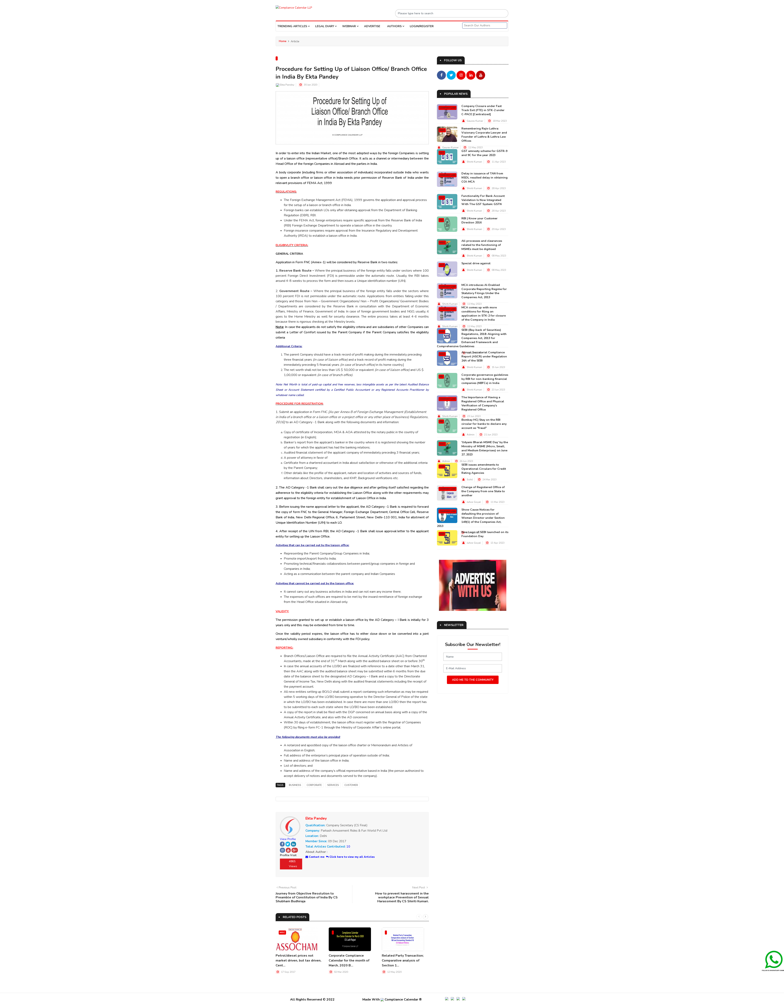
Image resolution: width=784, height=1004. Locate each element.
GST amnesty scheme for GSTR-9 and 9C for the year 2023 (484, 153)
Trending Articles (292, 26)
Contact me (316, 857)
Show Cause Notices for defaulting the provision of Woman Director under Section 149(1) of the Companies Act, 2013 (471, 518)
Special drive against (475, 263)
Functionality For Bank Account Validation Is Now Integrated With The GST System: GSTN (483, 200)
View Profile (288, 839)
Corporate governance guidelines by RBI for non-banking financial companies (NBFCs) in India (484, 379)
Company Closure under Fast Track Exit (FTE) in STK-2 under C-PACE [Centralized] (482, 110)
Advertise (372, 26)
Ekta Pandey (287, 84)
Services (333, 785)
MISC (282, 932)
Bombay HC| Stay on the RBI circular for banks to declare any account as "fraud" (484, 424)
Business (295, 785)
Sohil (470, 479)
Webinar (349, 26)
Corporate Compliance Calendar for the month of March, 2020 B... (349, 960)
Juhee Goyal (474, 502)
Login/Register (422, 26)
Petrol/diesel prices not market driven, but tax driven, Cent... (298, 960)
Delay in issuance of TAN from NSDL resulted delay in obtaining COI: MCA (484, 178)
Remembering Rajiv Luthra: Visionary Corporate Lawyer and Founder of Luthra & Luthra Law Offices (484, 135)
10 (348, 846)
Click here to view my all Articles (352, 857)
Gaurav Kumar (475, 121)
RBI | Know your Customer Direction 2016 (479, 220)
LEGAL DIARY (325, 26)
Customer (351, 785)
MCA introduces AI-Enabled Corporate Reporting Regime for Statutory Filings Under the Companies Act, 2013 (484, 291)
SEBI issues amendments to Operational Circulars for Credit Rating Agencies (483, 469)
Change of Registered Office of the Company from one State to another (483, 491)
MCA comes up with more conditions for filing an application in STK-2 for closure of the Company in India (483, 314)
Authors (394, 26)
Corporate (314, 785)
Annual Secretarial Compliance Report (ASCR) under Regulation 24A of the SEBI (484, 356)
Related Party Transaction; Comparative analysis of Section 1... (403, 960)
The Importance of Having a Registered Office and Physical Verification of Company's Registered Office (482, 403)
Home (282, 41)
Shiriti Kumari (474, 161)
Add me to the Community (472, 680)
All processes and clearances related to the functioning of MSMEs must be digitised (481, 245)
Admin (470, 434)
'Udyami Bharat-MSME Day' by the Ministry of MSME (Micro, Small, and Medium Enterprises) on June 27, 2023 (484, 448)
